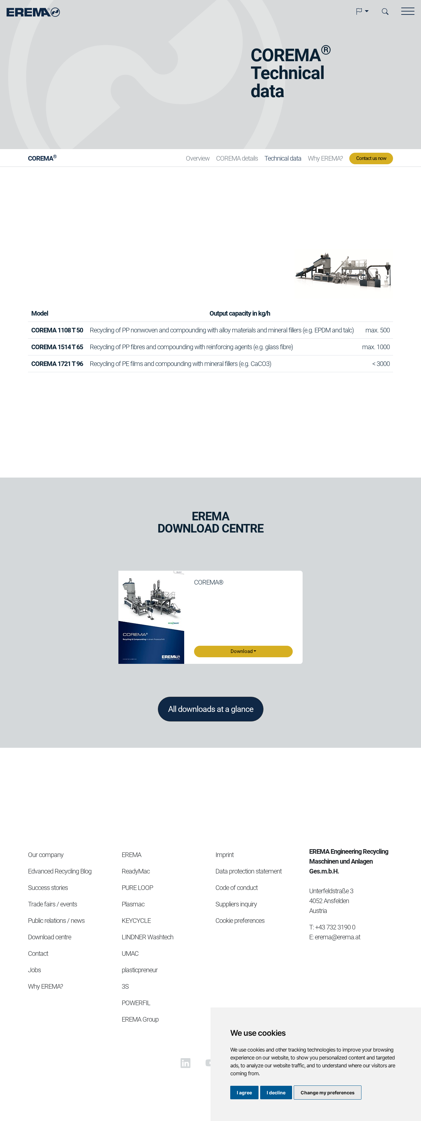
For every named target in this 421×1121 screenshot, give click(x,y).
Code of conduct (236, 888)
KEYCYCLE (136, 921)
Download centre (49, 937)
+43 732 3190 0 (335, 927)
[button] (362, 11)
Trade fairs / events (52, 904)
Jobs (34, 970)
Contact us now (371, 158)
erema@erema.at (337, 937)
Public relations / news (56, 921)
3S (125, 986)
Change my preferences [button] (328, 1092)
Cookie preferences (239, 921)
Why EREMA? (325, 158)
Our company (45, 855)
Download (242, 651)
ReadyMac (136, 871)
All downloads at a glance (210, 709)
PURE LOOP (137, 888)
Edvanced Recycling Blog (59, 871)
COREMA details (237, 158)
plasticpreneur (140, 970)
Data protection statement (248, 871)
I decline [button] (276, 1092)
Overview (198, 158)
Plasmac (133, 904)
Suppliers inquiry (236, 904)
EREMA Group (140, 1019)
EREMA (131, 855)
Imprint (224, 855)
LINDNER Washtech (147, 937)
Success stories (48, 888)
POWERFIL (136, 1003)
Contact (38, 953)
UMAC (130, 953)
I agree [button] (244, 1092)
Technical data (282, 158)
